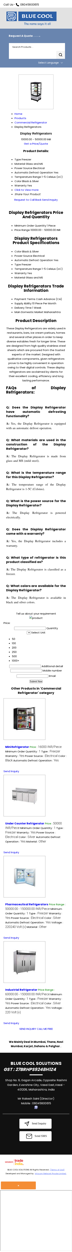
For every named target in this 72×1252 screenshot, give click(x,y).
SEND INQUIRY (27, 1029)
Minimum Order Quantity (30, 225)
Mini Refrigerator (17, 747)
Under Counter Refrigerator (24, 823)
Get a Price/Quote (36, 143)
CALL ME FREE (45, 1029)
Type (18, 264)
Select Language (48, 62)
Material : (36, 841)
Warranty (21, 273)
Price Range (22, 230)
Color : (27, 837)
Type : (50, 751)
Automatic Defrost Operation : (36, 760)
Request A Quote (21, 36)
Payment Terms (25, 299)
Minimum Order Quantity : (23, 751)
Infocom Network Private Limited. (50, 1173)
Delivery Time (23, 308)
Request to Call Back (27, 200)
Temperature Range (28, 269)
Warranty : (14, 756)
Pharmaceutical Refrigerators (26, 904)
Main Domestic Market (29, 312)
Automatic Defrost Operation (34, 260)
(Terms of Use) (57, 1169)
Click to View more (27, 190)
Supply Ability (23, 303)
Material (20, 277)
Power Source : (41, 756)
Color (18, 251)
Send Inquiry (50, 200)
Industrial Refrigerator (21, 990)
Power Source (23, 256)
